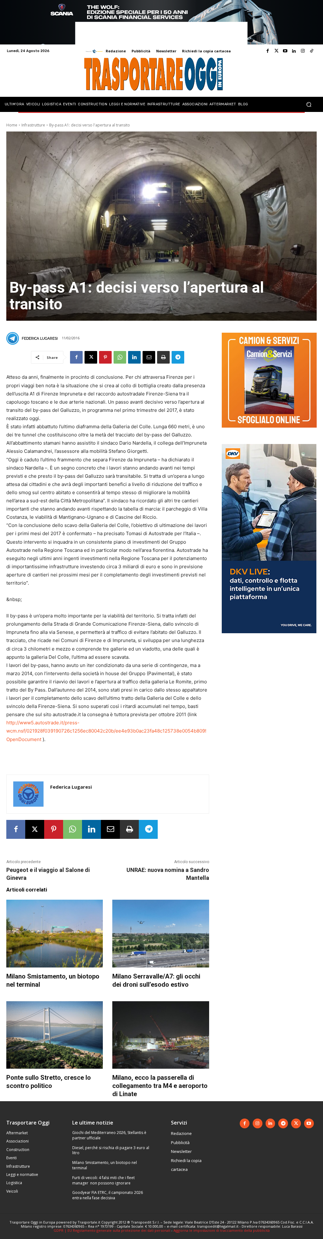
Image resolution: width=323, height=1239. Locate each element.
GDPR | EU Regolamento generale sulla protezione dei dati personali (112, 1230)
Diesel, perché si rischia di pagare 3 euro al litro (110, 1150)
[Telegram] (178, 357)
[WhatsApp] (120, 357)
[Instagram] (302, 51)
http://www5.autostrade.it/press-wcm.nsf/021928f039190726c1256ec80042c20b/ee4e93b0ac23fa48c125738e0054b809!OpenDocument (106, 731)
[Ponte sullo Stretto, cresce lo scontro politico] (54, 1035)
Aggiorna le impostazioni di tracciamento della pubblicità (221, 1230)
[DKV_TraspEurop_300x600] (269, 638)
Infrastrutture (33, 125)
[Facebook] (267, 51)
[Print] (163, 357)
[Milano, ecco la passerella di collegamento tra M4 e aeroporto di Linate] (160, 1035)
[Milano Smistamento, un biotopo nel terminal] (54, 933)
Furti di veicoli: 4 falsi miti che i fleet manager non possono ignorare (103, 1180)
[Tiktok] (311, 51)
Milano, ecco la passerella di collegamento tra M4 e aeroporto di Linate (160, 1086)
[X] (91, 357)
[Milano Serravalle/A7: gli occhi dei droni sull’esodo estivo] (160, 933)
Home (11, 125)
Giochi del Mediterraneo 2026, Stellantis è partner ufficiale (109, 1135)
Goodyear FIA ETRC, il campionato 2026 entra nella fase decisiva (107, 1195)
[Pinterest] (105, 357)
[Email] (149, 357)
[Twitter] (276, 51)
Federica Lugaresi (40, 338)
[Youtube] (285, 51)
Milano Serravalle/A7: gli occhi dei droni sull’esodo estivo (156, 980)
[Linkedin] (294, 51)
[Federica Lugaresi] (13, 338)
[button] (308, 104)
